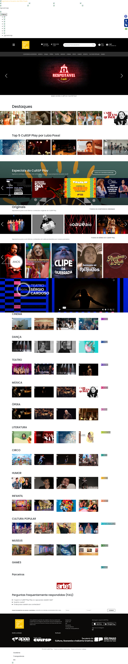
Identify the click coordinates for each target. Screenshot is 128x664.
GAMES (103, 54)
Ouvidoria (68, 625)
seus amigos (46, 44)
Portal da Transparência (72, 628)
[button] (126, 16)
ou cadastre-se (112, 44)
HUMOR (80, 54)
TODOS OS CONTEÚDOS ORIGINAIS (102, 209)
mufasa (84, 649)
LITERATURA (106, 432)
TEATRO (57, 54)
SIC (66, 623)
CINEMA (69, 54)
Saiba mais (33, 624)
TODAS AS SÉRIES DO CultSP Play (103, 238)
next (122, 76)
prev (6, 76)
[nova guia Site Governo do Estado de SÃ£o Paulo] (14, 1)
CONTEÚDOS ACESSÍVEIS (30, 54)
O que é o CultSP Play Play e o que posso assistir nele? (33, 600)
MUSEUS (63, 54)
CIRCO (74, 54)
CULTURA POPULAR (94, 54)
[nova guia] (8, 12)
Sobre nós (68, 620)
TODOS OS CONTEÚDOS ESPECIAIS (103, 172)
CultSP (56, 44)
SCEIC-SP (68, 622)
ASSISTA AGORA (19, 311)
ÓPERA (51, 54)
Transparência (69, 627)
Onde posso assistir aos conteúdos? (27, 604)
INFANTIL (85, 54)
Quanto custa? (19, 602)
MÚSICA (40, 54)
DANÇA (46, 54)
